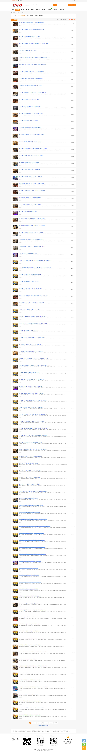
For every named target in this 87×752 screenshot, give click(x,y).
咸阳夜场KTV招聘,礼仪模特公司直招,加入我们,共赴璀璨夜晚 (31, 155)
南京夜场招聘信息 (41, 731)
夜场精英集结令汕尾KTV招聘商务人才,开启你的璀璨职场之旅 (31, 239)
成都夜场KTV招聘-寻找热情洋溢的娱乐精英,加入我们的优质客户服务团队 (33, 358)
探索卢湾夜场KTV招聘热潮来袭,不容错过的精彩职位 (29, 477)
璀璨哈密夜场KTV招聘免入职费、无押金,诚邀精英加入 (30, 197)
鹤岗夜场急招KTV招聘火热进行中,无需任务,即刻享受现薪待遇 (31, 183)
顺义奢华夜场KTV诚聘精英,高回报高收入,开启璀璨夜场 (30, 344)
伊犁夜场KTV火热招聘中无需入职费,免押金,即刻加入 (29, 99)
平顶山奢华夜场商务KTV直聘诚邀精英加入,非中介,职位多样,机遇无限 (33, 491)
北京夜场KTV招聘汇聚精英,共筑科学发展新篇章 (28, 120)
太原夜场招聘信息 (54, 731)
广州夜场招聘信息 (40, 730)
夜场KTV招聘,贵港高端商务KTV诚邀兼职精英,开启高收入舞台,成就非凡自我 (34, 57)
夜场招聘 (22, 12)
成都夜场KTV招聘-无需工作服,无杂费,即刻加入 (28, 463)
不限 (19, 15)
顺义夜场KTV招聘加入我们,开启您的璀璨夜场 (28, 211)
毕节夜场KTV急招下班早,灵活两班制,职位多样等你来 (29, 36)
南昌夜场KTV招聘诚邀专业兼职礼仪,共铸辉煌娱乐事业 (30, 596)
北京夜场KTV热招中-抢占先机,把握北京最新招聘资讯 (29, 680)
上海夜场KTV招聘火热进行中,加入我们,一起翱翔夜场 (29, 484)
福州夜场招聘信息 (59, 730)
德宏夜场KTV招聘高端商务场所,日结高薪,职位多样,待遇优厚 (31, 113)
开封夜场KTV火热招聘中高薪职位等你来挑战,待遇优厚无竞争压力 (32, 547)
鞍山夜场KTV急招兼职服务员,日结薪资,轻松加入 (28, 330)
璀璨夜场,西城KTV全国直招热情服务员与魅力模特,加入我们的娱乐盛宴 (33, 295)
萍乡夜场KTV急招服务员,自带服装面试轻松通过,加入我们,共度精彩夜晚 (33, 428)
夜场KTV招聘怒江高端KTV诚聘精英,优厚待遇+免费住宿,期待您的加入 (33, 449)
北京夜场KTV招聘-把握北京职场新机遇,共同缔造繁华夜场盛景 (31, 421)
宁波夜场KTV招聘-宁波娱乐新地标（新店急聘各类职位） (30, 106)
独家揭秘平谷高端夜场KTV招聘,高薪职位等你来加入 (29, 631)
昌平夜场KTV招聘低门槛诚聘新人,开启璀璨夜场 (28, 568)
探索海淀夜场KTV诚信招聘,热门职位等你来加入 (28, 589)
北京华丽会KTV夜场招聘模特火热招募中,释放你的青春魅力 (31, 78)
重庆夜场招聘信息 (34, 730)
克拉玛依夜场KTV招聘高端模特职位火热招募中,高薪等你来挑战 (31, 638)
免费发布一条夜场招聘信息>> (43, 725)
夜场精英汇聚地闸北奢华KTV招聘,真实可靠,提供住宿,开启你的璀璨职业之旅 (34, 365)
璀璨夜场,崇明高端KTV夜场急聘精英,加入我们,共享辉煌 (30, 141)
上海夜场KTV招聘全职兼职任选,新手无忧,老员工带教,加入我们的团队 (33, 666)
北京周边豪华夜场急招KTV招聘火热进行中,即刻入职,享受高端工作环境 (33, 414)
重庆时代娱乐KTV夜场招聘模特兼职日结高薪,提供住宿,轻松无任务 (32, 554)
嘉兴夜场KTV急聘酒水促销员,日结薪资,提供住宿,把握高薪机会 (31, 379)
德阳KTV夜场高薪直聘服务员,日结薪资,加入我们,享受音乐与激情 (32, 225)
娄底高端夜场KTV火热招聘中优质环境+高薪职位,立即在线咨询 (31, 302)
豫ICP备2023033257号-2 (51, 749)
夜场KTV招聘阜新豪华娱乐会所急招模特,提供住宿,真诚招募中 (31, 407)
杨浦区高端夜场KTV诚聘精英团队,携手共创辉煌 (28, 693)
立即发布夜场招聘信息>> (72, 19)
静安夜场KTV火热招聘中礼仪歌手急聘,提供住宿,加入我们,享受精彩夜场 (33, 686)
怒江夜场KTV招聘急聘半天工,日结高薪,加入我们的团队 (30, 603)
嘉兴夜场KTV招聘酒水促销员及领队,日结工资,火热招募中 (30, 288)
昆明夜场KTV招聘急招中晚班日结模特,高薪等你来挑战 (30, 274)
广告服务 (17, 738)
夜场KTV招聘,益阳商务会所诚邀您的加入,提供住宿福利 (30, 561)
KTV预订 (31, 15)
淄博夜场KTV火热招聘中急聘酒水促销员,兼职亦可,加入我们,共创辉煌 (33, 148)
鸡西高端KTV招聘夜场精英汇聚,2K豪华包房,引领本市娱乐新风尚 (32, 190)
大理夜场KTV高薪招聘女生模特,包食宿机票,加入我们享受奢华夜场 (32, 92)
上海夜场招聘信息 (21, 730)
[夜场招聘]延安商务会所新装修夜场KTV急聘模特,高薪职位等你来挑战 (33, 519)
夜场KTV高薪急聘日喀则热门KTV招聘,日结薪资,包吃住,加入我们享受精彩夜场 (34, 526)
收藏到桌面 (20, 0)
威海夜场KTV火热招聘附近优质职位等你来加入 (28, 498)
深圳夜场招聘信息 (47, 730)
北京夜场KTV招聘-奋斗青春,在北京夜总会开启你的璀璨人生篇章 (32, 337)
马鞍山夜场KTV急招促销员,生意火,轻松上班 (28, 50)
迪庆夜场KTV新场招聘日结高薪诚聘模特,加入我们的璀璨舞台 (31, 393)
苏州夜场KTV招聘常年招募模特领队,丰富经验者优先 (29, 169)
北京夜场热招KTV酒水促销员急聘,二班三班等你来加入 (30, 204)
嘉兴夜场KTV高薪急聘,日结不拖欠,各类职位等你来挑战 (30, 700)
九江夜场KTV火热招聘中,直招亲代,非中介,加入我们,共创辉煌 (31, 505)
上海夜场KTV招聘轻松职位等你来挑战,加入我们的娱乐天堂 (31, 442)
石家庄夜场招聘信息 (15, 731)
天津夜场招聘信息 (28, 730)
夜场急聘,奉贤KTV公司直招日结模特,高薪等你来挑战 (29, 309)
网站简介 (13, 738)
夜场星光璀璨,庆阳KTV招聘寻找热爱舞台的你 (28, 253)
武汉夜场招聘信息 (28, 731)
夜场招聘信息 (14, 19)
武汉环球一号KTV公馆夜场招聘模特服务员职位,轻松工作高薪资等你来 (33, 323)
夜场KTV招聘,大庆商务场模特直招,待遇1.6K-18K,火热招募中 (31, 85)
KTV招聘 (27, 15)
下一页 (56, 722)
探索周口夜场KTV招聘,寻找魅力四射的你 (27, 673)
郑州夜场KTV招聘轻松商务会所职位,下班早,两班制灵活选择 (31, 232)
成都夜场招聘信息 (66, 731)
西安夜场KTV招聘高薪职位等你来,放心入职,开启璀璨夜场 (30, 176)
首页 (13, 9)
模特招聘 (36, 15)
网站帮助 (17, 739)
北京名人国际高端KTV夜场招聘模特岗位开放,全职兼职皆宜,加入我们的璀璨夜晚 (35, 267)
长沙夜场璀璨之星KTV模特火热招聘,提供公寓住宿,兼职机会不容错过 (32, 64)
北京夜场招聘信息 (15, 730)
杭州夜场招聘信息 (53, 730)
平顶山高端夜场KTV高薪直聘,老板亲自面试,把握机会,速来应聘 (31, 134)
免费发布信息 (72, 4)
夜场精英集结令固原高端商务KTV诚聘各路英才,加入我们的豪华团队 (32, 316)
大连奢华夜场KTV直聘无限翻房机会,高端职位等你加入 (30, 470)
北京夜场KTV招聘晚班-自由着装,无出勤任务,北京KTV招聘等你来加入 (33, 400)
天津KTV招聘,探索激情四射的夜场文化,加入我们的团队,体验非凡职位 (33, 652)
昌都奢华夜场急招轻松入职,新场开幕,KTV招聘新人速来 (30, 714)
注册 (72, 0)
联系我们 (13, 739)
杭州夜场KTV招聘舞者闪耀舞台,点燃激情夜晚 (28, 659)
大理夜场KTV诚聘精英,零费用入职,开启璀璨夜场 (28, 281)
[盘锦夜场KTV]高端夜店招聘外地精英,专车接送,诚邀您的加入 (31, 456)
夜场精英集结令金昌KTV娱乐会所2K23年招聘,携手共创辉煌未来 (32, 246)
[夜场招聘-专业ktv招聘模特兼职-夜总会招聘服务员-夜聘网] (17, 5)
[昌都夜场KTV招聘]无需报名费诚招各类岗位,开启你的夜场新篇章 (32, 218)
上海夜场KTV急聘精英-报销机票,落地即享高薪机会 (29, 617)
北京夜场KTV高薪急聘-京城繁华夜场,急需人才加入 (29, 372)
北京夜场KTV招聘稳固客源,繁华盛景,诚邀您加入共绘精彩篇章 (31, 533)
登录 (74, 0)
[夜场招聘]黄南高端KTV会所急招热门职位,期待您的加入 (30, 582)
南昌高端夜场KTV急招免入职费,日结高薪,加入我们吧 (29, 624)
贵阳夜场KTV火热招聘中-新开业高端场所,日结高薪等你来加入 (31, 71)
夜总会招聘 (41, 15)
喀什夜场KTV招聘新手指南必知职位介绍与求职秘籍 (29, 512)
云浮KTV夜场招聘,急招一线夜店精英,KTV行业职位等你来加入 (31, 22)
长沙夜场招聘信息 (35, 731)
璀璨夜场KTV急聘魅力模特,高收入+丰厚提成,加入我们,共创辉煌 (32, 540)
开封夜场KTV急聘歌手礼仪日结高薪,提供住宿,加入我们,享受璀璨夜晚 (33, 435)
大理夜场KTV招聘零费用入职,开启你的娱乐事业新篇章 (30, 645)
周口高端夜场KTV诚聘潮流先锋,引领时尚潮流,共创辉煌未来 (31, 386)
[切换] (27, 5)
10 (52, 722)
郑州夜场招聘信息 (22, 731)
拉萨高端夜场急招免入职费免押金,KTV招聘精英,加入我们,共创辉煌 (32, 610)
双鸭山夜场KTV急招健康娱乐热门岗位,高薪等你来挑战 (30, 127)
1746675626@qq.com (70, 741)
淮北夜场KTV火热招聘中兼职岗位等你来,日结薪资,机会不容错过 (32, 29)
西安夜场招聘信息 (60, 731)
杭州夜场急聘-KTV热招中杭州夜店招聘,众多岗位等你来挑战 (31, 351)
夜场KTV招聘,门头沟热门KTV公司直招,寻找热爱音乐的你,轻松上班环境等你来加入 (35, 260)
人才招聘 (18, 12)
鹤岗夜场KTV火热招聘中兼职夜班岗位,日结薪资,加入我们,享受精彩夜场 (33, 43)
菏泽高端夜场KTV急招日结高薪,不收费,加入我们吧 (29, 575)
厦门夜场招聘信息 (66, 730)
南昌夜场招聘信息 (47, 731)
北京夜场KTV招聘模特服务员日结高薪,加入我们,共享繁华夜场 (31, 707)
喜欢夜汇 (13, 12)
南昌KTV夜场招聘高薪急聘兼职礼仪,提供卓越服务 (29, 162)
